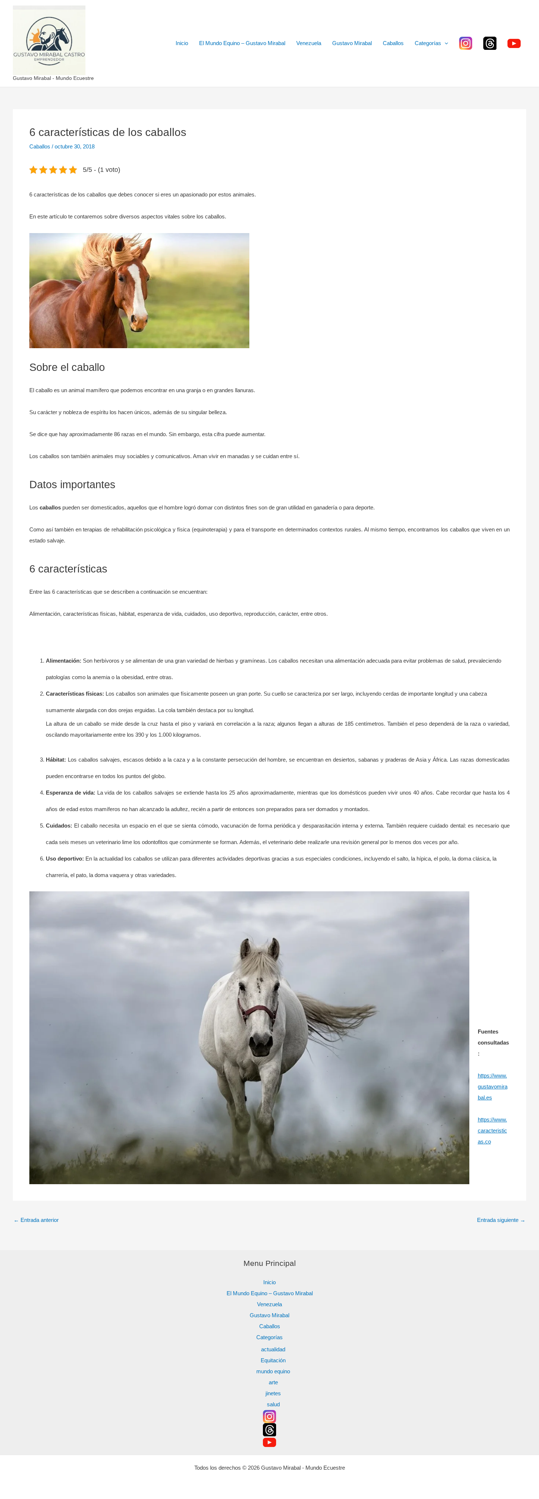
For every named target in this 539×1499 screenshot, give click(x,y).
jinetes (273, 1393)
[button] (444, 43)
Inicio (182, 43)
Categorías (428, 43)
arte (273, 1382)
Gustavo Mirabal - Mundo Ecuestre (53, 78)
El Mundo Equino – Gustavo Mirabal (242, 43)
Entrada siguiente (501, 1220)
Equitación (273, 1360)
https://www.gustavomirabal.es (492, 1086)
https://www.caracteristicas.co (492, 1130)
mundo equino (273, 1371)
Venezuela (308, 43)
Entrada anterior (36, 1220)
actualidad (273, 1349)
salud (273, 1404)
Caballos (393, 43)
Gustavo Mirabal (352, 43)
